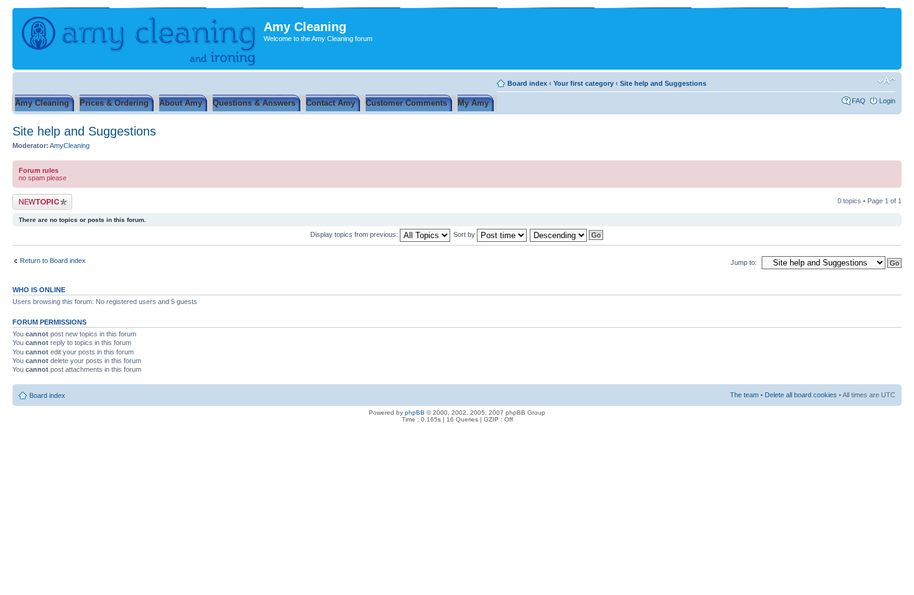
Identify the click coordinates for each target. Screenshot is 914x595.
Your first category (583, 83)
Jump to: (744, 262)
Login (887, 100)
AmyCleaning (70, 145)
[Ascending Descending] (567, 234)
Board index (527, 83)
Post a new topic (37, 197)
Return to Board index (53, 260)
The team (744, 395)
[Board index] (140, 39)
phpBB (415, 412)
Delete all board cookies (801, 395)
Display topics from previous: (355, 234)
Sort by (465, 234)
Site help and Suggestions (663, 83)
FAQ (859, 100)
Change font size (886, 80)
